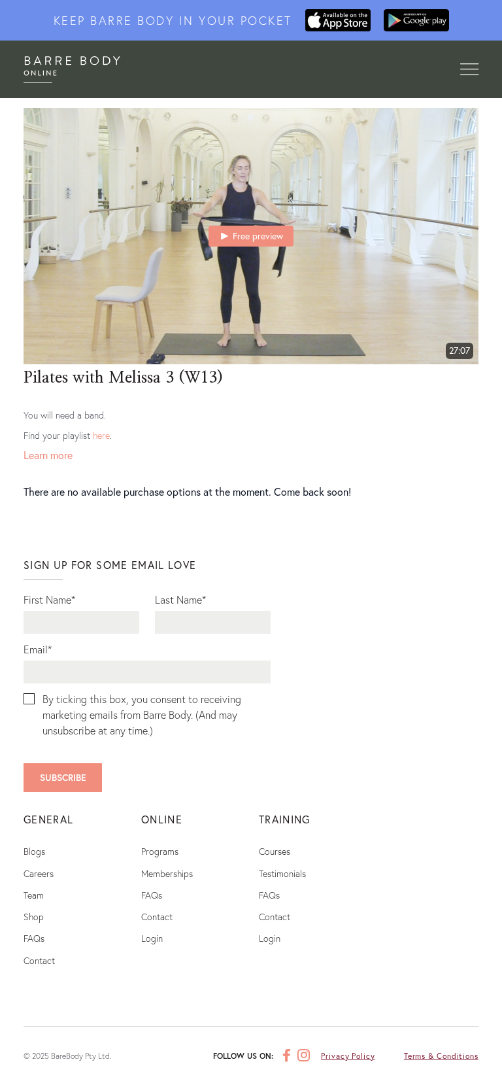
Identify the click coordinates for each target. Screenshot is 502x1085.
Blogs (34, 851)
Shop (34, 916)
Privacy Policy (348, 1056)
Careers (39, 873)
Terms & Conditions (441, 1056)
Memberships (167, 873)
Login (152, 938)
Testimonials (282, 873)
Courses (274, 851)
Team (34, 895)
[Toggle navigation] (469, 70)
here (101, 435)
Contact (39, 960)
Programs (159, 851)
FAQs (34, 938)
